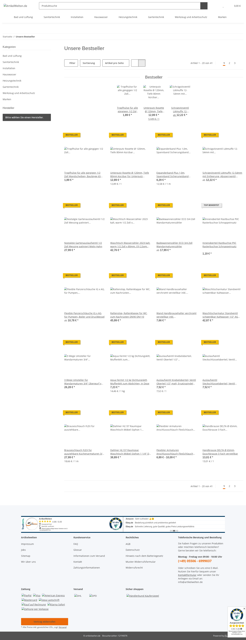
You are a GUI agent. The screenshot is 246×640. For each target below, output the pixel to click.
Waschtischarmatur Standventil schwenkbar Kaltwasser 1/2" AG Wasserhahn (220, 315)
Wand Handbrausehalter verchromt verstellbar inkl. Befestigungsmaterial (176, 315)
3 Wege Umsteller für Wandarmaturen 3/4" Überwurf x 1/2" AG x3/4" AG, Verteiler (82, 381)
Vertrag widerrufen (44, 621)
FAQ (75, 544)
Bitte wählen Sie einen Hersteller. (24, 117)
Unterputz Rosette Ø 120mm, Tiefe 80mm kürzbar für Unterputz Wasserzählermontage (129, 174)
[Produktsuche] (204, 5)
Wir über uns (28, 561)
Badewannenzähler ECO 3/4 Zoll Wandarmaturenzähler (174, 244)
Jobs (23, 549)
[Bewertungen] (207, 250)
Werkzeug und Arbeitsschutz (19, 93)
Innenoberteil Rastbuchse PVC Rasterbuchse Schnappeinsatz (219, 244)
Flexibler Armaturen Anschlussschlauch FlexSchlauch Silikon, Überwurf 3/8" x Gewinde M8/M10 (174, 452)
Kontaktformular (187, 575)
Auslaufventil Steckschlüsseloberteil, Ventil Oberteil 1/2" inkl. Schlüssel (218, 381)
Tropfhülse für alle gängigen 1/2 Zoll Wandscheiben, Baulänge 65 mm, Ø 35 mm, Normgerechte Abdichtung (82, 174)
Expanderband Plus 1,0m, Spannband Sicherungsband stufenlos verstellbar (172, 174)
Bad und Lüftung (12, 55)
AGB (128, 544)
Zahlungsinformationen (86, 567)
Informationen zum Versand (89, 555)
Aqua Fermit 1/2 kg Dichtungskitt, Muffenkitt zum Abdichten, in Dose (129, 381)
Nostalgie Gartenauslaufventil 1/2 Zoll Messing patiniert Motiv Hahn (83, 244)
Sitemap (25, 555)
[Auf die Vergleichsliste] (99, 135)
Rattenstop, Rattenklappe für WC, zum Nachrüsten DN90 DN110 (128, 315)
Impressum (27, 544)
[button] (216, 6)
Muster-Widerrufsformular (141, 561)
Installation (9, 68)
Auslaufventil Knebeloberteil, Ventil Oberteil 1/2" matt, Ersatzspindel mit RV (176, 381)
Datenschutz (133, 549)
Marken (7, 99)
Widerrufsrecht (134, 567)
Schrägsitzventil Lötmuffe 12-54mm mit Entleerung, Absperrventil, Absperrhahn (222, 174)
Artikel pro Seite (114, 63)
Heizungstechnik (12, 80)
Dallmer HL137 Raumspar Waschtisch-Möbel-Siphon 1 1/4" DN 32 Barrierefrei (130, 452)
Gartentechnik (11, 86)
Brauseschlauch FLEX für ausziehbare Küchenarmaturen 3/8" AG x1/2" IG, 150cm (84, 452)
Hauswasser (9, 74)
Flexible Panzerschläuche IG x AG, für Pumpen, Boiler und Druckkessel (84, 315)
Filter (72, 63)
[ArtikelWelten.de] (15, 6)
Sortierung (89, 63)
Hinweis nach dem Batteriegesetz (144, 555)
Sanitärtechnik (11, 62)
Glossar (77, 549)
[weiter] (240, 63)
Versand (62, 627)
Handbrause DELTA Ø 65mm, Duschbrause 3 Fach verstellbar (220, 452)
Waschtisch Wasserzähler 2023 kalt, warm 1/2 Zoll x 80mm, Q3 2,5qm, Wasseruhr (130, 244)
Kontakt (77, 561)
